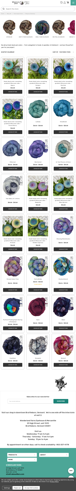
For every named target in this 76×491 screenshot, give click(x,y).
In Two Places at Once (63, 162)
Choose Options (12, 91)
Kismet (63, 358)
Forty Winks (38, 279)
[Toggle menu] (73, 2)
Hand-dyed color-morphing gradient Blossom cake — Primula (13, 240)
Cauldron (13, 358)
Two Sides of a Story (13, 198)
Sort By (55, 52)
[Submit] (3, 9)
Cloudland (63, 121)
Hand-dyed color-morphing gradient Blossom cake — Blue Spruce (63, 200)
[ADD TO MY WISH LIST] (21, 67)
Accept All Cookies (31, 488)
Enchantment (63, 279)
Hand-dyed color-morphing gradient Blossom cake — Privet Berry (13, 123)
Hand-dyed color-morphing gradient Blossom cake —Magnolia (38, 200)
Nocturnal (38, 162)
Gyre (37, 319)
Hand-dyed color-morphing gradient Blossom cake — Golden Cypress (38, 240)
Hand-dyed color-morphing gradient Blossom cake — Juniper (38, 83)
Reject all (17, 488)
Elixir (63, 319)
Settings (7, 488)
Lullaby (38, 121)
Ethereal (13, 162)
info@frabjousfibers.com (15, 474)
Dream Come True (13, 279)
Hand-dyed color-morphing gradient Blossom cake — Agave (13, 83)
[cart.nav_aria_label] (67, 3)
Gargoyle (38, 358)
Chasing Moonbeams (63, 239)
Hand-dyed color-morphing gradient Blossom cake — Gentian (63, 83)
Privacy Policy (54, 481)
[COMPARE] (21, 63)
